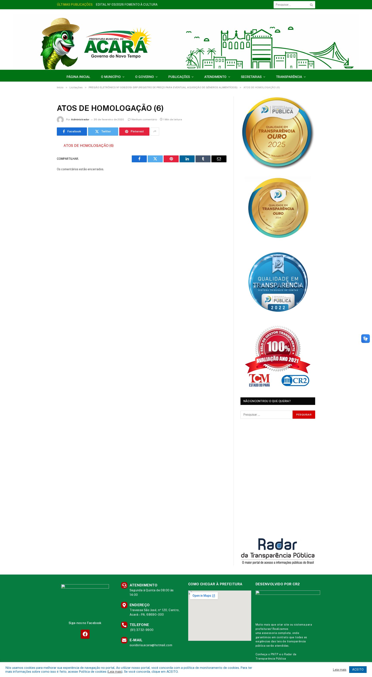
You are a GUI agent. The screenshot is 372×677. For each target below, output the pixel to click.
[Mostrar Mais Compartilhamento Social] (154, 131)
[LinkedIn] (41, 178)
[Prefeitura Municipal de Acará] (186, 41)
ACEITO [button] (358, 669)
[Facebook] (41, 156)
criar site (283, 624)
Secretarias (251, 77)
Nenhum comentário (144, 119)
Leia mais (115, 671)
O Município (111, 77)
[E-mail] (41, 200)
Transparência (289, 77)
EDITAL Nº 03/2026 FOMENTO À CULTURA (127, 4)
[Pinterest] (41, 189)
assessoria (269, 633)
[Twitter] (41, 167)
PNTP (275, 654)
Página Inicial (78, 77)
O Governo (144, 77)
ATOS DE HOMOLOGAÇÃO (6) (89, 145)
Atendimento (215, 77)
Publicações (179, 77)
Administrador (80, 119)
